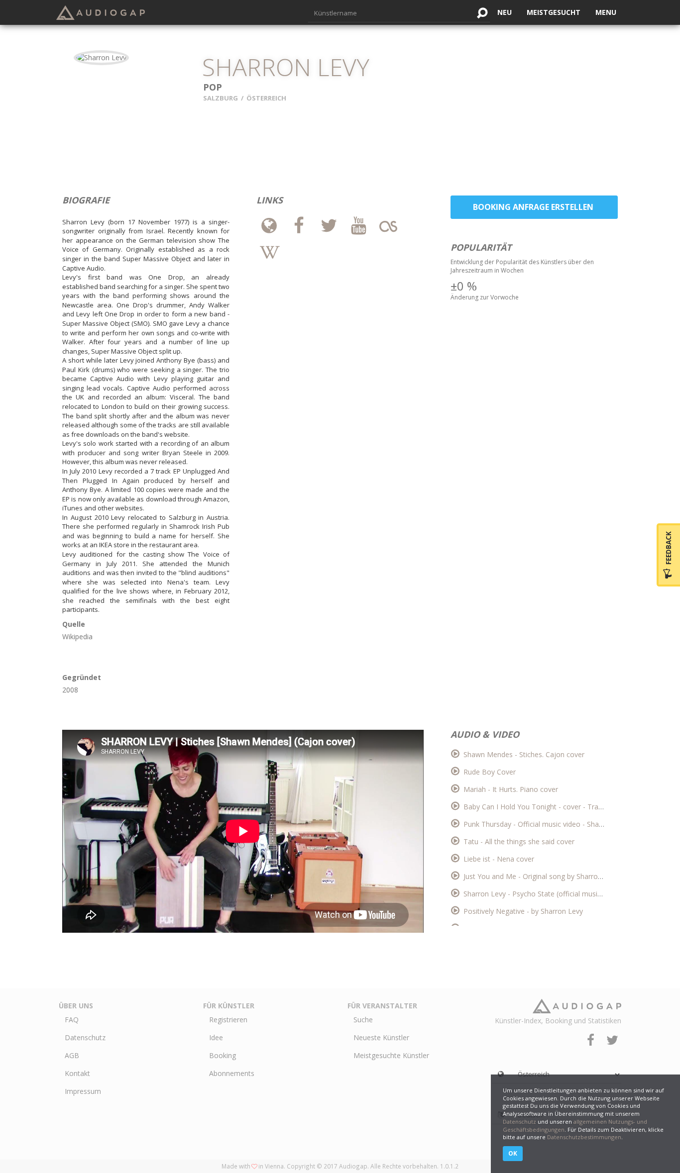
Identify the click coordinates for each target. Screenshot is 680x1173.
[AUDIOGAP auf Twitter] (612, 1040)
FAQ (72, 1019)
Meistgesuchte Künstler (391, 1055)
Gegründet (81, 677)
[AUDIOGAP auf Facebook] (592, 1040)
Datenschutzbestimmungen (584, 1137)
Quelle (73, 624)
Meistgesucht (553, 12)
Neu (504, 12)
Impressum (83, 1091)
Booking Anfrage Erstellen (534, 206)
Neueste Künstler (381, 1037)
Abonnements (231, 1073)
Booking (222, 1055)
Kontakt (77, 1073)
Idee (216, 1037)
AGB (72, 1055)
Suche (363, 1019)
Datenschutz (85, 1037)
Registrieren (228, 1019)
